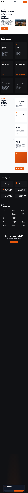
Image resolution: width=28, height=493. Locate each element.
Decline (9, 490)
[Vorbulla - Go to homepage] (4, 2)
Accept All (19, 490)
